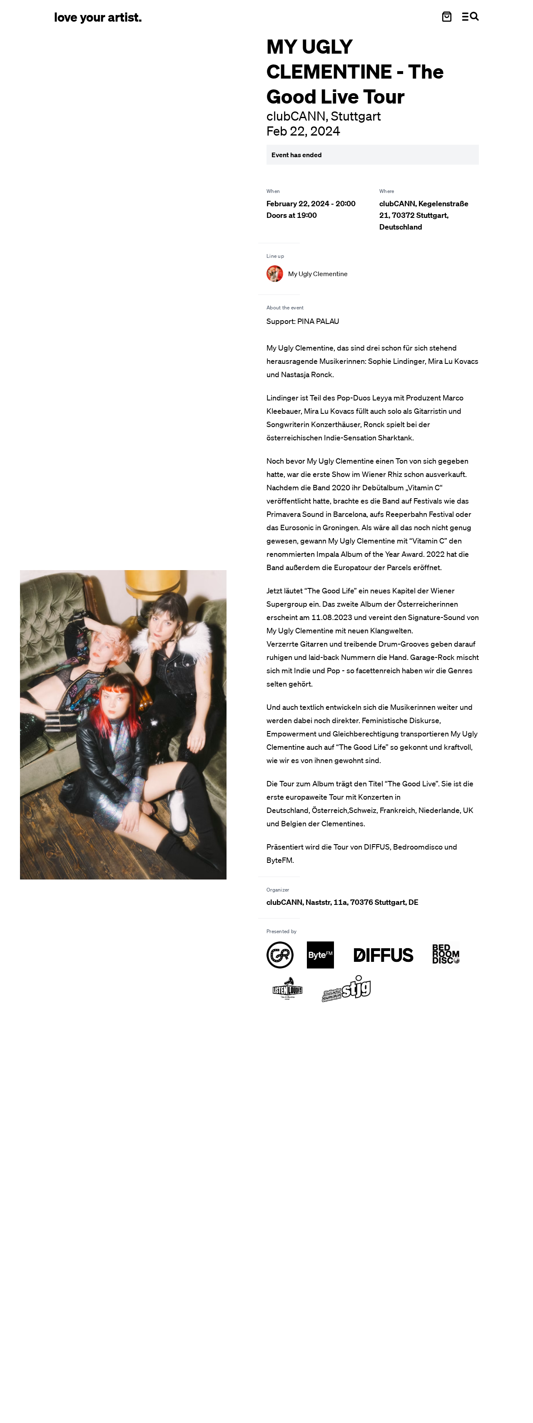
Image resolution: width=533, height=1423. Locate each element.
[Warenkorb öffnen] (446, 16)
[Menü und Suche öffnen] (470, 16)
